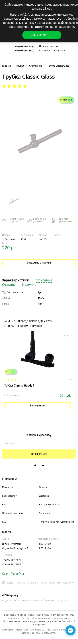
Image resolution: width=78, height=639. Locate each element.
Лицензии (44, 513)
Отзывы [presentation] (9, 285)
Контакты (7, 504)
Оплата (43, 487)
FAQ (4, 521)
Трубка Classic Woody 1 (19, 385)
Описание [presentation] (44, 280)
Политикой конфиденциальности (52, 26)
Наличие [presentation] (29, 285)
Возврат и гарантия (49, 504)
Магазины (7, 487)
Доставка (44, 495)
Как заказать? (9, 495)
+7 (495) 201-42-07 (24, 50)
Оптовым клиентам (12, 513)
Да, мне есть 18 (41, 34)
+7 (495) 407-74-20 (24, 46)
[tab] (15, 280)
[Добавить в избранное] (66, 336)
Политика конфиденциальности (56, 521)
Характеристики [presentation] (15, 280)
